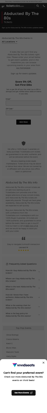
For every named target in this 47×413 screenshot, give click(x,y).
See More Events (22, 393)
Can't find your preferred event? (24, 373)
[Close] (43, 362)
